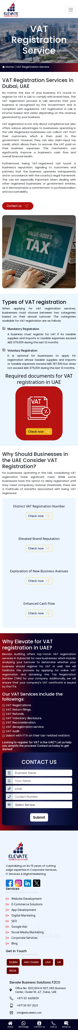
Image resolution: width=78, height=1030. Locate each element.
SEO (14, 921)
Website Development (26, 899)
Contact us (14, 206)
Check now (36, 431)
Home (10, 67)
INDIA (12, 970)
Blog (14, 943)
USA (48, 962)
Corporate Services (24, 938)
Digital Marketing (23, 915)
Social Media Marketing (27, 932)
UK (59, 962)
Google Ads (19, 927)
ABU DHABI (31, 962)
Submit (39, 817)
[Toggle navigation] (71, 9)
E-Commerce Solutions (27, 904)
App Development (23, 910)
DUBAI (13, 962)
